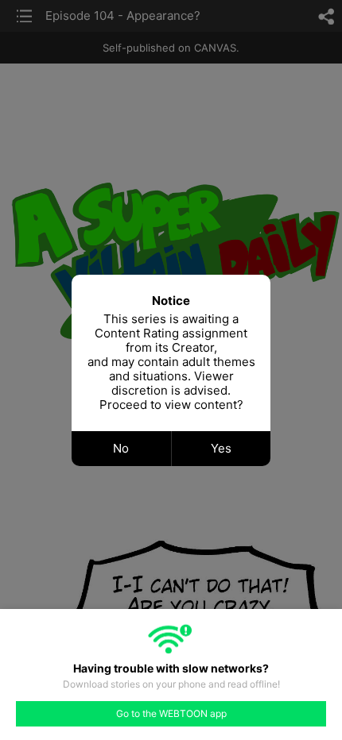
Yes (221, 448)
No (121, 448)
